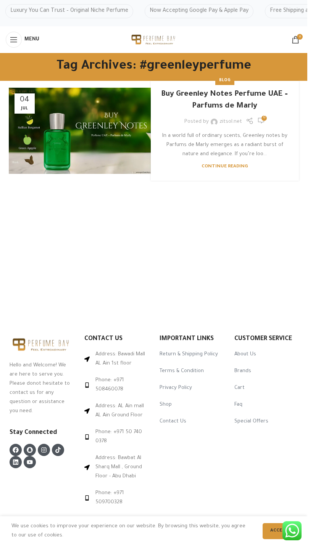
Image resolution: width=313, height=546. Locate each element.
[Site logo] (154, 40)
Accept (279, 530)
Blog (225, 80)
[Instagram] (44, 450)
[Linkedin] (16, 462)
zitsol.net (230, 122)
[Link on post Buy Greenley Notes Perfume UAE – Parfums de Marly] (83, 131)
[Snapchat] (30, 450)
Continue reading (225, 166)
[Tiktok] (58, 450)
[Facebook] (16, 450)
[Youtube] (30, 462)
